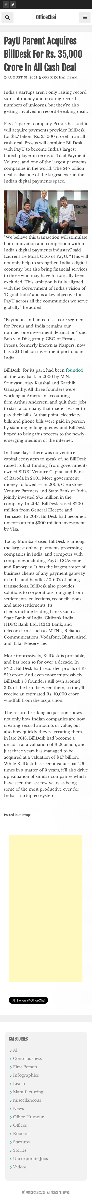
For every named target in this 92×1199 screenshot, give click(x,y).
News (18, 1108)
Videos (19, 1166)
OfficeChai (46, 17)
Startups (24, 815)
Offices (20, 1125)
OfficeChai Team (60, 77)
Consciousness (27, 1058)
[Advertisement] (45, 908)
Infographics (26, 1075)
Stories (19, 1150)
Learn (19, 1083)
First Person (25, 1066)
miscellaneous (27, 1100)
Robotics (21, 1133)
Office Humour (28, 1116)
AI (15, 1050)
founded (74, 370)
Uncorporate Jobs (30, 1158)
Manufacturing (28, 1091)
